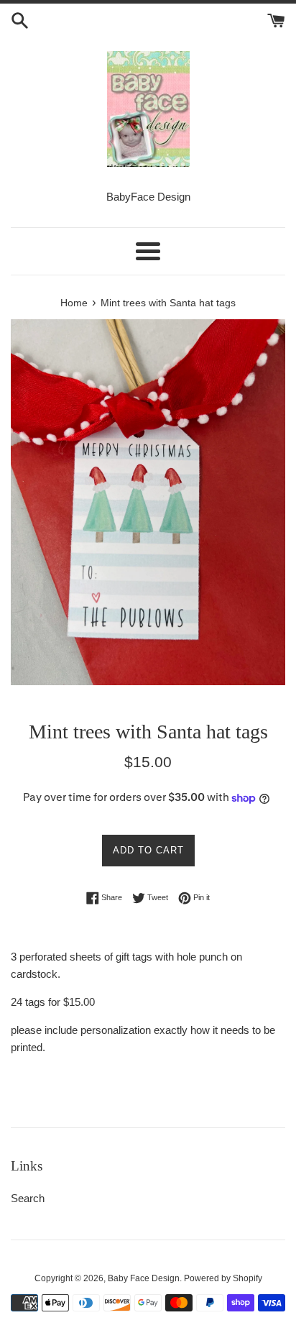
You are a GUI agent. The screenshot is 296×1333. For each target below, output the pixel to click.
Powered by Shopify (223, 1278)
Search (28, 1198)
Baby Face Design (144, 1278)
